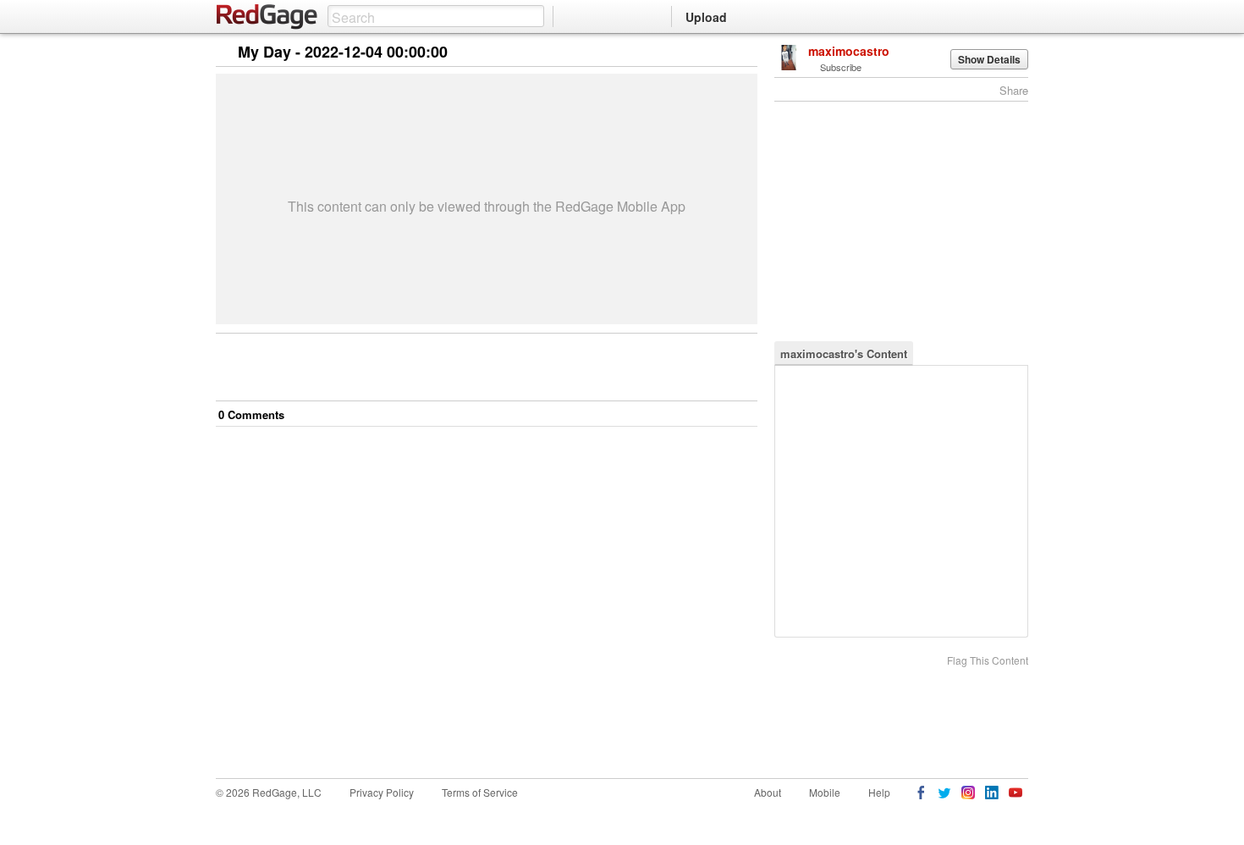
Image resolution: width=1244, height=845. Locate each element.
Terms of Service (480, 792)
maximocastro (848, 50)
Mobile (824, 792)
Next (720, 53)
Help (879, 792)
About (767, 792)
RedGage (267, 16)
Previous (744, 53)
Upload (706, 16)
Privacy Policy (382, 792)
